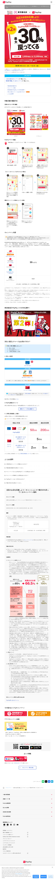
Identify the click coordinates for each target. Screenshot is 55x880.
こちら (17, 399)
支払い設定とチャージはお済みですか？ (17, 91)
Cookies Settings (51, 876)
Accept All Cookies (35, 876)
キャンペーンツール (28, 539)
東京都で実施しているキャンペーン (14, 80)
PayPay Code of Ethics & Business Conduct (11, 836)
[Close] (52, 867)
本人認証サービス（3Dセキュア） (21, 438)
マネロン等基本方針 (7, 851)
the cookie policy (19, 873)
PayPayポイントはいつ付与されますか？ (15, 479)
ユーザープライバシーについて (9, 840)
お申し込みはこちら (10, 256)
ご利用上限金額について (25, 453)
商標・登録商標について (7, 832)
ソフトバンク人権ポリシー (8, 834)
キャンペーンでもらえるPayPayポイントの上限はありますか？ (20, 471)
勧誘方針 (4, 849)
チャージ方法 (10, 262)
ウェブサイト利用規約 (7, 844)
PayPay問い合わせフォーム (12, 700)
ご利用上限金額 (27, 393)
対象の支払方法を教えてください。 (14, 482)
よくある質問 (11, 93)
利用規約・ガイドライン (7, 830)
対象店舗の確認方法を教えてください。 (15, 467)
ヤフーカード (9, 445)
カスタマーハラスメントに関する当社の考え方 (12, 853)
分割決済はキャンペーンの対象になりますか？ (16, 464)
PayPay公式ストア (17, 763)
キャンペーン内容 (12, 87)
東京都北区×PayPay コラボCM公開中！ (16, 89)
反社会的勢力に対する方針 (8, 847)
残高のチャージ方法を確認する (27, 408)
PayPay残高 (16, 432)
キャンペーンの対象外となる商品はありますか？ (17, 475)
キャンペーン (8, 787)
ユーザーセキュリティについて (9, 842)
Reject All (43, 876)
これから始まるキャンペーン (12, 78)
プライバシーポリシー (7, 838)
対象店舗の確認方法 (12, 85)
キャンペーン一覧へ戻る (27, 767)
